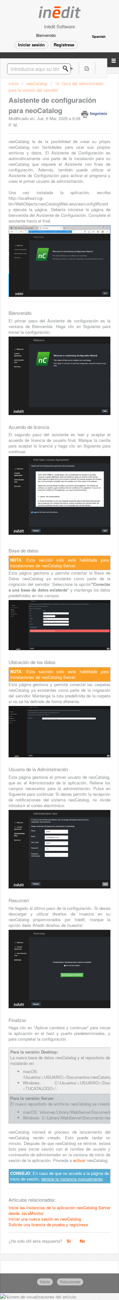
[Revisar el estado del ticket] (87, 68)
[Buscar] (67, 69)
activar (79, 1160)
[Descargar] (48, 665)
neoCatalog (36, 83)
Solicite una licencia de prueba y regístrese (48, 1225)
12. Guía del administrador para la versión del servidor (56, 86)
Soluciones (70, 1282)
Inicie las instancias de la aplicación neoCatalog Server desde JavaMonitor (59, 1210)
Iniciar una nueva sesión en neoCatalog (45, 1219)
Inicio (14, 83)
